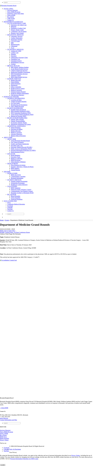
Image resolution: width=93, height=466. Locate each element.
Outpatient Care (15, 59)
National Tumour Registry (18, 92)
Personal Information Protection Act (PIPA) (23, 150)
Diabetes (13, 54)
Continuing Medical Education (16, 204)
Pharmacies (14, 85)
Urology (13, 64)
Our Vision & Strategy (17, 142)
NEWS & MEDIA (12, 163)
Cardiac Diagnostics (16, 38)
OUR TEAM (11, 153)
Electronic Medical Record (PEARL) (21, 147)
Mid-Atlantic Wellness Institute (20, 67)
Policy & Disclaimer (15, 449)
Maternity (13, 26)
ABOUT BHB (8, 137)
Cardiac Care (14, 52)
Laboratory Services (16, 36)
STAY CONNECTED (10, 201)
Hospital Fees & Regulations (19, 105)
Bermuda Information (17, 178)
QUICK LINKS (8, 8)
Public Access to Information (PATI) (21, 149)
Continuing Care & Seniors (19, 31)
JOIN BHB (7, 171)
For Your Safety (15, 103)
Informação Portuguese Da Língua (21, 124)
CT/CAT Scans (15, 41)
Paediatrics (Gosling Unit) (18, 28)
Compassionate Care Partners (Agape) (22, 191)
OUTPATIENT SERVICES (15, 49)
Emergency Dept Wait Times (15, 13)
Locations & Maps (16, 100)
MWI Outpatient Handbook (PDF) (21, 113)
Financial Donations (16, 199)
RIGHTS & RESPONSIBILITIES (17, 118)
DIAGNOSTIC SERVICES (15, 34)
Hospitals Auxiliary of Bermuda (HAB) (22, 193)
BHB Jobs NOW (16, 175)
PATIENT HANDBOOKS (15, 108)
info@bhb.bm (4, 418)
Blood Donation (15, 196)
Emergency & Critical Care (19, 25)
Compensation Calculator (18, 176)
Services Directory (12, 10)
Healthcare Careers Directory (19, 184)
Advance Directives (16, 134)
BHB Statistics (15, 168)
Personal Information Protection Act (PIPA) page (24, 458)
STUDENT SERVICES (14, 180)
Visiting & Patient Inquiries (18, 101)
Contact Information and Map (8, 420)
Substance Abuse (16, 75)
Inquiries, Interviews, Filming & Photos (22, 166)
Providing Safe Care (17, 145)
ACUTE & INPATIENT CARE (16, 23)
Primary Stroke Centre (17, 30)
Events (7, 220)
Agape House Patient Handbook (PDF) (22, 114)
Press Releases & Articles (18, 165)
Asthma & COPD (16, 51)
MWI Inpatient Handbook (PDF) (20, 111)
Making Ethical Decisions (18, 136)
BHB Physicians (15, 160)
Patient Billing (15, 82)
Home (2, 220)
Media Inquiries (4, 438)
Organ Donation (15, 197)
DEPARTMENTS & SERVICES (13, 21)
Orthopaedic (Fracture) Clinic (19, 57)
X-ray (12, 48)
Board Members (15, 155)
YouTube (10, 209)
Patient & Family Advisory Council (21, 189)
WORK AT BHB (12, 173)
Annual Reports (15, 170)
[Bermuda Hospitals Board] (8, 5)
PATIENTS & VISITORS (11, 96)
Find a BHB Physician (13, 12)
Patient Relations (16, 83)
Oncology (14, 56)
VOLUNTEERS (12, 186)
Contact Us (10, 20)
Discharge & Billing (16, 129)
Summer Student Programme (19, 181)
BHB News (3, 437)
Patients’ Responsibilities (18, 121)
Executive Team (15, 157)
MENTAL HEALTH (13, 65)
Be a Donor (10, 17)
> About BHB (4, 408)
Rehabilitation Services (17, 62)
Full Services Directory (17, 95)
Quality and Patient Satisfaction (20, 144)
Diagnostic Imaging (16, 39)
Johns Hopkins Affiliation (18, 162)
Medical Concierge (16, 90)
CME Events (11, 18)
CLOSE (3, 465)
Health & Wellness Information (20, 93)
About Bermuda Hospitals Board (20, 140)
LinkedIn (10, 207)
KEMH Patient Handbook (18, 109)
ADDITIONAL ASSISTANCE (16, 126)
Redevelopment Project (17, 152)
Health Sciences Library (18, 88)
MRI (12, 43)
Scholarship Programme (18, 183)
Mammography (15, 44)
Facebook (10, 206)
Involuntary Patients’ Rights (19, 122)
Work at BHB (11, 15)
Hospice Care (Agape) (17, 33)
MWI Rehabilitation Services (19, 74)
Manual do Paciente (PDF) (18, 116)
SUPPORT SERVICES (14, 78)
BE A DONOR (11, 194)
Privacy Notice (4, 440)
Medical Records (16, 80)
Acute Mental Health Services (19, 69)
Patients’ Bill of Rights (17, 119)
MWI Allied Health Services (19, 77)
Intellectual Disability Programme (20, 72)
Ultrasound (14, 46)
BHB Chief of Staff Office (7, 231)
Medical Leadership (16, 158)
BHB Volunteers (15, 188)
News (9, 202)
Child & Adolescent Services (19, 70)
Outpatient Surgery (16, 61)
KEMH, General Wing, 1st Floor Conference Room (15, 232)
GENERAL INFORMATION (16, 98)
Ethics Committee (16, 87)
